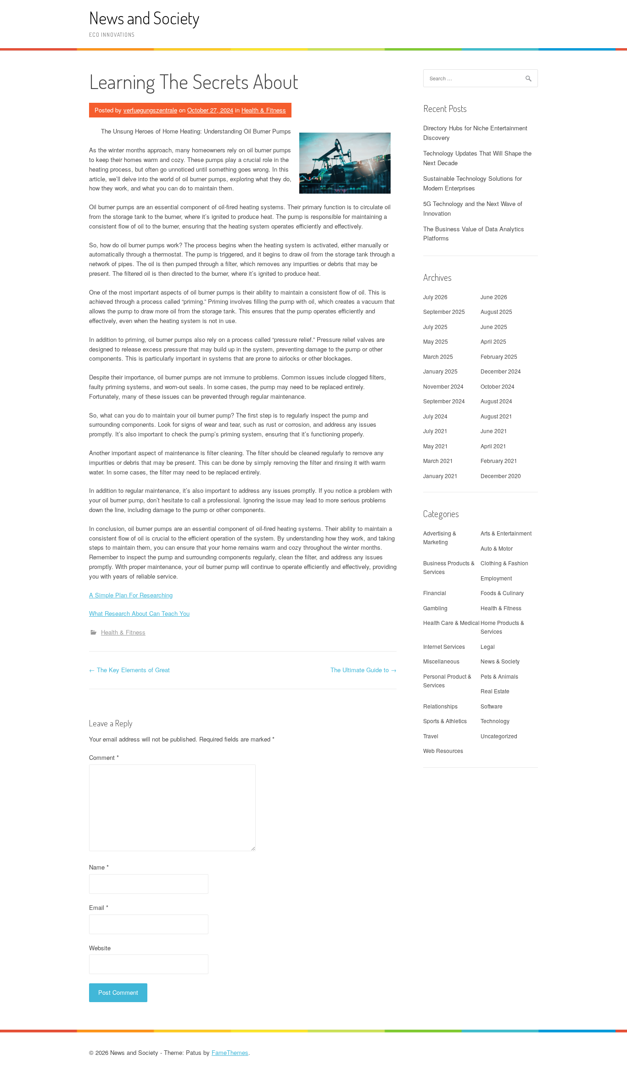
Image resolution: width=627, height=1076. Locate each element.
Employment (496, 578)
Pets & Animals (499, 676)
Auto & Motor (497, 548)
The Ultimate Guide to (363, 669)
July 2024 (435, 416)
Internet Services (444, 646)
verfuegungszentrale (150, 110)
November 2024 (443, 386)
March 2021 (438, 460)
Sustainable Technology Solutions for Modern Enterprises (472, 183)
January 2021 (440, 475)
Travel (430, 736)
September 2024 (444, 401)
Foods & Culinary (502, 593)
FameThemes (230, 1052)
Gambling (435, 608)
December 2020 (501, 475)
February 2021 (499, 460)
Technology (495, 721)
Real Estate (495, 691)
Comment (104, 757)
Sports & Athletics (445, 721)
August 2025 (496, 311)
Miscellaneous (441, 661)
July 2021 (435, 431)
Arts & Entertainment (506, 533)
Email (98, 907)
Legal (488, 646)
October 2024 (498, 386)
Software (492, 706)
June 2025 (494, 326)
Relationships (440, 706)
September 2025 (444, 311)
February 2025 (499, 356)
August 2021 (496, 416)
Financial (434, 593)
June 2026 (494, 297)
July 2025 (435, 326)
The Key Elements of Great (129, 669)
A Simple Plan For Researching (131, 595)
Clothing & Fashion (504, 563)
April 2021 (493, 446)
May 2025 (435, 341)
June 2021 (494, 431)
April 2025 (493, 341)
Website (100, 947)
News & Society (500, 661)
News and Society (144, 17)
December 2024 (501, 371)
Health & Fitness (263, 110)
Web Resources (443, 750)
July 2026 (435, 297)
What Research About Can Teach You (139, 613)
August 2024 (496, 401)
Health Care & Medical (451, 622)
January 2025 (440, 371)
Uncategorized (499, 736)
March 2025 (438, 356)
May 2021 (435, 446)
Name (99, 867)
